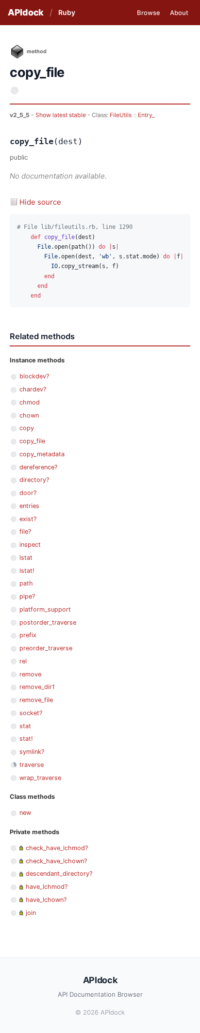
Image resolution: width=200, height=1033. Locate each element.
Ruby (66, 12)
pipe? (27, 596)
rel (23, 661)
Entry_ (146, 115)
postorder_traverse (47, 622)
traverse (31, 764)
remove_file (36, 700)
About (179, 12)
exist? (27, 519)
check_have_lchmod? (57, 848)
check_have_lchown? (56, 861)
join (31, 912)
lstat (26, 557)
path (26, 583)
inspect (30, 544)
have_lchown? (46, 899)
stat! (26, 738)
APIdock (26, 12)
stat (25, 726)
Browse (148, 12)
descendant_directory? (59, 873)
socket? (30, 713)
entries (29, 505)
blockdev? (34, 376)
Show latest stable (61, 115)
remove (30, 674)
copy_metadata (42, 454)
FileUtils (121, 115)
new (25, 812)
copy (26, 428)
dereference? (38, 467)
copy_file (32, 441)
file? (25, 531)
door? (27, 492)
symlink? (31, 751)
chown (29, 415)
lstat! (26, 570)
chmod (29, 402)
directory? (34, 479)
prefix (27, 635)
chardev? (32, 389)
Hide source (40, 202)
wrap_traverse (40, 777)
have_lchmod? (46, 886)
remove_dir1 (37, 686)
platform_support (45, 609)
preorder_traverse (45, 648)
